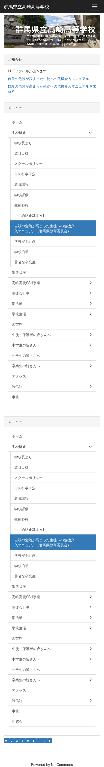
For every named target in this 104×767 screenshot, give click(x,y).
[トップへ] (52, 31)
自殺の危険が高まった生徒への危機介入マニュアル (48, 78)
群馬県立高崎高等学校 (26, 6)
